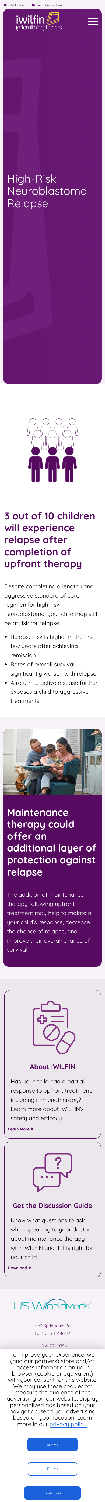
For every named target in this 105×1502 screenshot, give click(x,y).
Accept (52, 1444)
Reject (52, 1468)
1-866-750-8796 (52, 1346)
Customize (53, 1493)
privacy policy (68, 1423)
